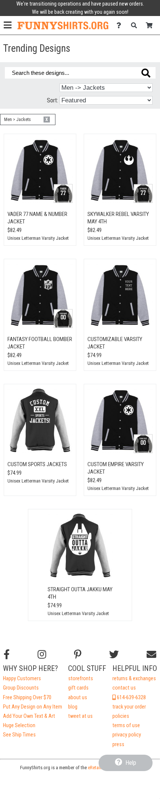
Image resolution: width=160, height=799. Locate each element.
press (118, 744)
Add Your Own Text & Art (29, 716)
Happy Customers (22, 678)
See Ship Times (19, 735)
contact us (124, 688)
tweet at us (80, 716)
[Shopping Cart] (151, 25)
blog (72, 707)
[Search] (136, 25)
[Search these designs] (146, 73)
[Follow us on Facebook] (7, 654)
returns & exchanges (134, 678)
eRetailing (97, 767)
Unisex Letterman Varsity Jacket (38, 238)
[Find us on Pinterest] (77, 654)
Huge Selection (19, 725)
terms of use (126, 725)
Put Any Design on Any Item (32, 707)
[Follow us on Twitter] (114, 654)
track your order (129, 707)
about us (77, 697)
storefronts (80, 678)
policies (120, 716)
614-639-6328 (131, 697)
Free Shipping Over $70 (27, 697)
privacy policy (126, 735)
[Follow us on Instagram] (42, 654)
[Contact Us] (120, 25)
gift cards (78, 688)
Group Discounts (21, 688)
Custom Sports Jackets (37, 464)
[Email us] (151, 654)
